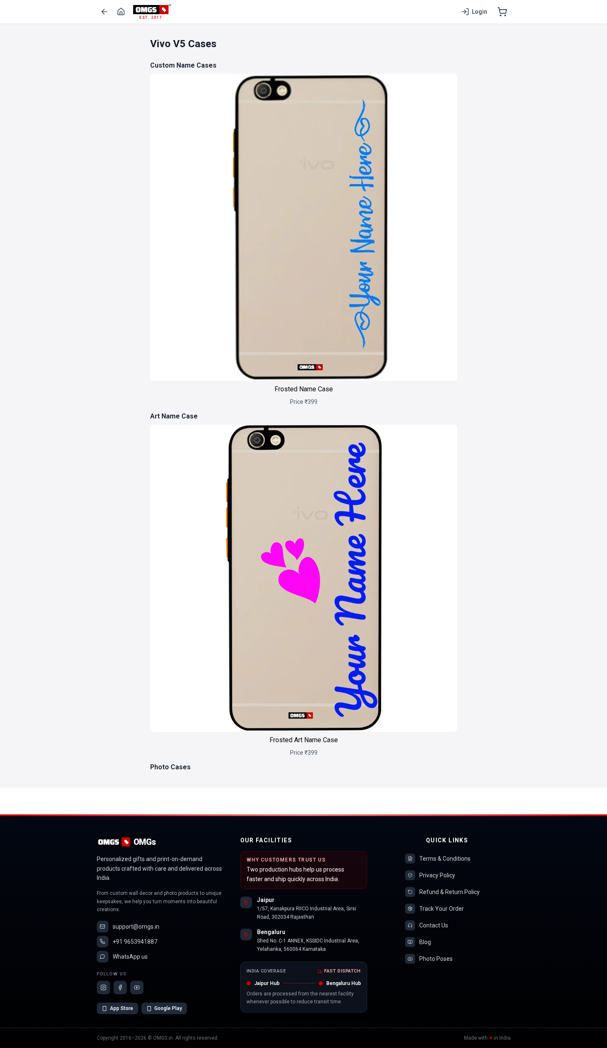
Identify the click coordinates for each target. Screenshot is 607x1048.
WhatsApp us (130, 956)
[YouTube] (137, 987)
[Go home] (120, 11)
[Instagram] (103, 987)
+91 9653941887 (135, 941)
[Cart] (502, 11)
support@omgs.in (136, 926)
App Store (121, 1008)
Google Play (168, 1008)
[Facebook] (120, 987)
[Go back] (104, 11)
